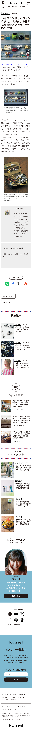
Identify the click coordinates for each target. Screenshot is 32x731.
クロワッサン (5, 694)
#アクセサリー (8, 296)
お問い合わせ (5, 709)
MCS (3, 706)
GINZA (14, 694)
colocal (20, 697)
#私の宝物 (7, 302)
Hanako (21, 694)
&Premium (5, 697)
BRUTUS (9, 692)
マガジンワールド (12, 706)
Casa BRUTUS (19, 692)
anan (3, 692)
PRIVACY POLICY (16, 709)
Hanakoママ (5, 699)
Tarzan (13, 697)
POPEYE (13, 699)
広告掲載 (22, 706)
